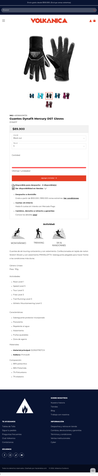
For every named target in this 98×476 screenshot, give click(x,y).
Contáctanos (7, 442)
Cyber (53, 442)
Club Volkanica (8, 438)
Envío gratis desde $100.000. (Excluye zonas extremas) (49, 2)
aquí (35, 215)
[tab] (31, 95)
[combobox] (46, 10)
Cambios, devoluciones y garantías (66, 430)
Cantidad (16, 155)
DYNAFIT (13, 122)
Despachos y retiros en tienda (64, 427)
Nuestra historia (58, 403)
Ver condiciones (71, 198)
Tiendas (54, 407)
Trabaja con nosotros (60, 415)
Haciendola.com (41, 468)
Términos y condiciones (61, 434)
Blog (53, 411)
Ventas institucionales (60, 438)
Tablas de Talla (8, 427)
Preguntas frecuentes (12, 434)
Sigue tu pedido (9, 430)
